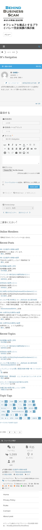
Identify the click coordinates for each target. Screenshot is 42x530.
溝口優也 (20, 408)
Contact (7, 511)
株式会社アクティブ (6, 408)
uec (31, 411)
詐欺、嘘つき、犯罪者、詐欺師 (9, 418)
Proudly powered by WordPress (18, 526)
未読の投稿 (19, 474)
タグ (28, 474)
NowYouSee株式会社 (18, 411)
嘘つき (12, 415)
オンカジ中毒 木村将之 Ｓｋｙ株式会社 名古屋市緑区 (18, 300)
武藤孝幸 (34, 418)
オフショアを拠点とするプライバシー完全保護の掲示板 (20, 26)
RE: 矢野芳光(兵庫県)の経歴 (10, 313)
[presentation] (5, 145)
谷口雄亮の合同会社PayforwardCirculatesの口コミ (18, 291)
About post (8, 516)
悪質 (30, 401)
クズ (25, 418)
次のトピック (24, 212)
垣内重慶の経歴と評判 (8, 266)
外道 (10, 405)
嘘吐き (21, 401)
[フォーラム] (2, 52)
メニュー (7, 34)
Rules (5, 505)
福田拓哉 (31, 408)
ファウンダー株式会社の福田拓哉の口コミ (15, 274)
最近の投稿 (8, 474)
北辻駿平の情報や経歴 (19, 469)
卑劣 (2, 405)
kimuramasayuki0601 (8, 309)
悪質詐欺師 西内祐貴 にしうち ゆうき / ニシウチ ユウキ (20, 376)
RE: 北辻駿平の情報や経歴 (9, 249)
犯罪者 (30, 405)
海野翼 (3, 415)
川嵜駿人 (3, 411)
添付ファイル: (7, 167)
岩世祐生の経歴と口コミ (8, 283)
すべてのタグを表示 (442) (9, 423)
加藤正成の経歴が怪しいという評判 (12, 388)
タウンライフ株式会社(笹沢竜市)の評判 (14, 382)
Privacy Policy (9, 500)
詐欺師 (11, 401)
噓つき (22, 415)
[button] (5, 145)
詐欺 (2, 401)
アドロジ (19, 405)
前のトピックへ (10, 212)
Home (6, 495)
